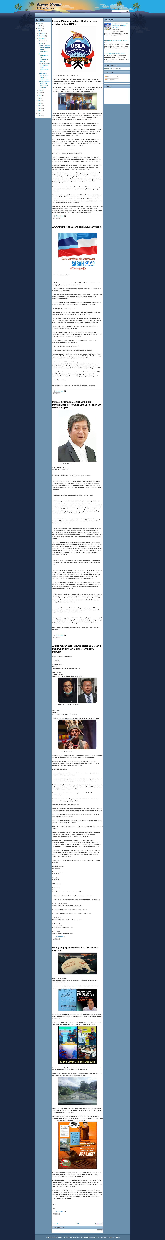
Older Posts (98, 1224)
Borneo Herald (48, 4)
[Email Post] (64, 216)
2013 (39, 108)
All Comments (111, 79)
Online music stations (114, 1237)
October (41, 38)
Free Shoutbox (108, 68)
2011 (39, 113)
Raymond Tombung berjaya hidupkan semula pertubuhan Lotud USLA (74, 22)
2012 (39, 111)
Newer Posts (56, 1224)
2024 (39, 28)
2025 (39, 26)
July (40, 90)
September (42, 41)
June (40, 92)
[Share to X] (58, 218)
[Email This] (54, 218)
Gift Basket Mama (75, 1237)
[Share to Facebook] (59, 218)
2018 (39, 98)
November (42, 36)
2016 (39, 100)
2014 (39, 105)
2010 (39, 116)
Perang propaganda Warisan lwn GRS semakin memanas (75, 949)
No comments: (59, 216)
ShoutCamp (118, 68)
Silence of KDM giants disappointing (114, 53)
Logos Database (104, 1237)
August (41, 43)
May (40, 95)
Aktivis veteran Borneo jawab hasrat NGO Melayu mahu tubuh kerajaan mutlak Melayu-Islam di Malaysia (76, 649)
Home (77, 1223)
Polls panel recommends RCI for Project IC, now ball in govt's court (120, 25)
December (42, 33)
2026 (39, 23)
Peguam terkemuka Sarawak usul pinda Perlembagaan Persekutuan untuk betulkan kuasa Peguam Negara (76, 405)
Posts (108, 76)
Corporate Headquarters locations (90, 1237)
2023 (39, 31)
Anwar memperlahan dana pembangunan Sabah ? (76, 227)
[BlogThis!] (56, 218)
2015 (39, 103)
